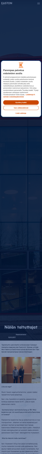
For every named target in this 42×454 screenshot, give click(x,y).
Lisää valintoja (21, 113)
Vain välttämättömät (21, 108)
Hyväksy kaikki (21, 102)
